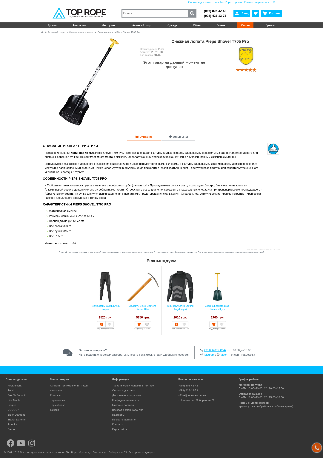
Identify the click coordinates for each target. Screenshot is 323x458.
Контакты (117, 424)
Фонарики (56, 390)
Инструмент (109, 25)
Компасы (55, 395)
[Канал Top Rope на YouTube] (21, 443)
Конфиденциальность (125, 400)
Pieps (161, 49)
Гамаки (54, 409)
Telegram (209, 354)
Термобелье (57, 404)
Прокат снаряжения (124, 419)
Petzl (10, 390)
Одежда (172, 25)
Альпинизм (79, 25)
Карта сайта (119, 429)
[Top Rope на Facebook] (11, 443)
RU (280, 2)
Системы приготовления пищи (69, 385)
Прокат (237, 2)
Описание (146, 136)
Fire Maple (14, 400)
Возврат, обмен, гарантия (127, 409)
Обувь (197, 25)
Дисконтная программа (126, 395)
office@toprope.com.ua (192, 395)
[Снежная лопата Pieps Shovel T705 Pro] (87, 83)
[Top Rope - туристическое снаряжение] (80, 13)
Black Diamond (16, 414)
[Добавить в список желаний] (109, 324)
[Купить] (101, 324)
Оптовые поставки (123, 404)
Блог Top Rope (222, 2)
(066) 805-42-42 (215, 11)
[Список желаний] (255, 13)
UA (273, 2)
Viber (223, 354)
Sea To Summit (17, 395)
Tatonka (12, 424)
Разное (220, 25)
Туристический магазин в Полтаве (133, 385)
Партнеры (118, 414)
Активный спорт (142, 25)
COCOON (13, 409)
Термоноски (57, 400)
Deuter (12, 429)
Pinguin (12, 404)
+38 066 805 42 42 (215, 350)
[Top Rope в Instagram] (32, 443)
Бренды (270, 25)
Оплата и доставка (199, 2)
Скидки (245, 25)
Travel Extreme (17, 419)
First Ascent (14, 385)
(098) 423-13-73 (215, 16)
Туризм (52, 25)
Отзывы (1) (180, 136)
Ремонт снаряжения (256, 2)
